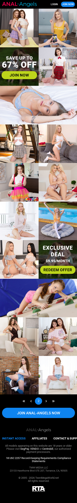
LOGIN (54, 4)
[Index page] (20, 4)
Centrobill (47, 448)
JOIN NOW (68, 4)
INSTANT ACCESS (14, 438)
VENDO (34, 448)
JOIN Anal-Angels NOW (38, 413)
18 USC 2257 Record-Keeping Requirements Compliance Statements (38, 460)
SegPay (24, 448)
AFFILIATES (39, 438)
